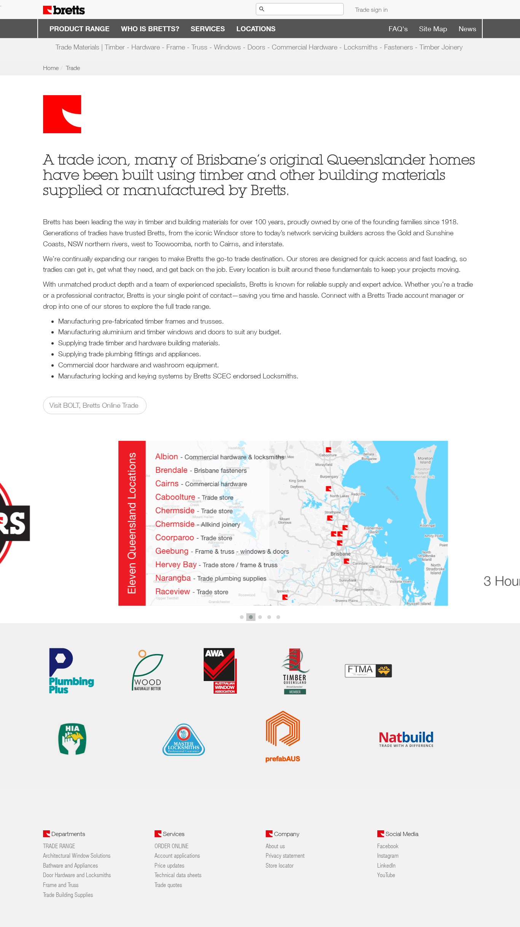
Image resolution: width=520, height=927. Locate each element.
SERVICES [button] (208, 28)
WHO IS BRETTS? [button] (150, 28)
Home (51, 67)
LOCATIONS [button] (256, 28)
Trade (73, 67)
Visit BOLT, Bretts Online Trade (94, 405)
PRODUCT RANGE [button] (79, 28)
